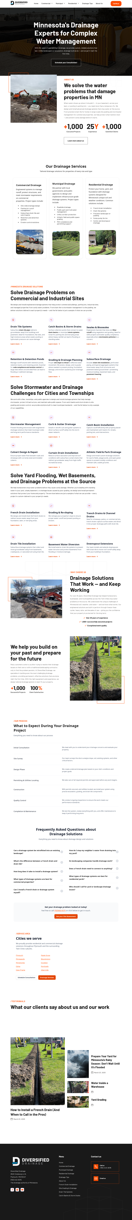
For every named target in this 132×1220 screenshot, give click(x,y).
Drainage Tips (87, 3)
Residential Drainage (66, 1173)
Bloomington (45, 959)
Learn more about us (76, 141)
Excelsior (44, 963)
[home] (19, 3)
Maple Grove (45, 955)
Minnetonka (20, 963)
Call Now (116, 3)
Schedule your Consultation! (66, 62)
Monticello (45, 966)
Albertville (45, 970)
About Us (99, 3)
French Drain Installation (68, 1184)
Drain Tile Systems (65, 1192)
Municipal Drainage (66, 1170)
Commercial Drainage (67, 1166)
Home (36, 3)
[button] (47, 3)
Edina (18, 966)
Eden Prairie (20, 970)
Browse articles (111, 1028)
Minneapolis (20, 959)
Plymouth (19, 955)
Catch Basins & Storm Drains (69, 1195)
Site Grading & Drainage (68, 1188)
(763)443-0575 (60, 910)
